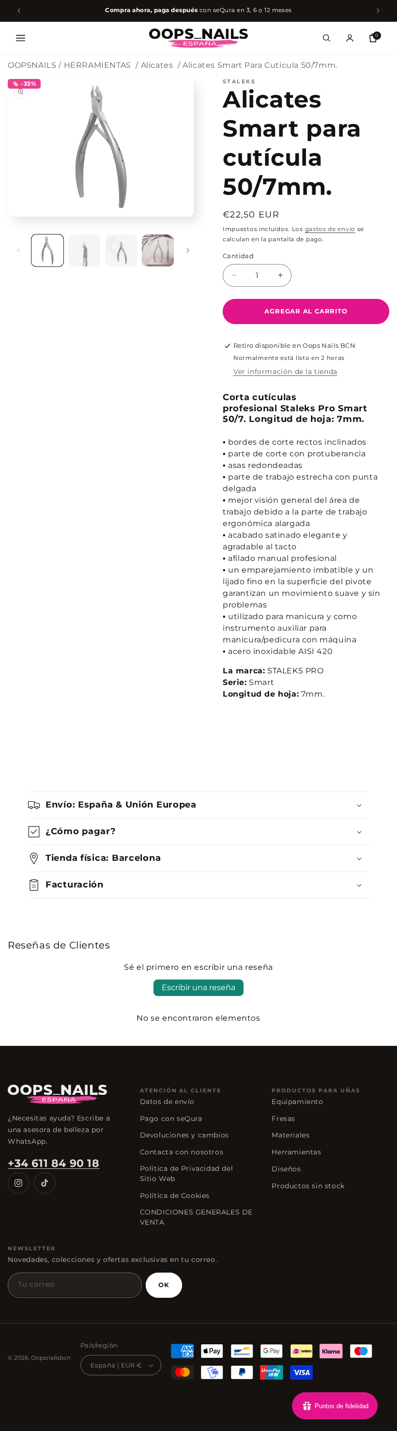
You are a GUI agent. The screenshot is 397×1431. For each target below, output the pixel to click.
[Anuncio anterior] (19, 10)
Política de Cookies (175, 1195)
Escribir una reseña (198, 987)
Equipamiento (297, 1101)
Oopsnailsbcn (51, 1357)
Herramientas (296, 1152)
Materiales (290, 1135)
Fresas (283, 1118)
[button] (20, 38)
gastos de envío (330, 229)
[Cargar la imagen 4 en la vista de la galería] (158, 250)
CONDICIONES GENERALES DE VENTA (196, 1217)
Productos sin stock (308, 1186)
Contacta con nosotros (182, 1152)
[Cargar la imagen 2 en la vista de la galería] (84, 250)
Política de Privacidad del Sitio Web (186, 1173)
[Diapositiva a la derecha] (187, 250)
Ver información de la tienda (285, 371)
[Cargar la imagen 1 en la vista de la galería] (47, 250)
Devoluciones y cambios (184, 1135)
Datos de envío (167, 1101)
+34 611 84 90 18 (54, 1163)
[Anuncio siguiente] (378, 10)
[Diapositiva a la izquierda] (18, 250)
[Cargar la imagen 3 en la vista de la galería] (121, 250)
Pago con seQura (171, 1118)
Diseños (286, 1169)
